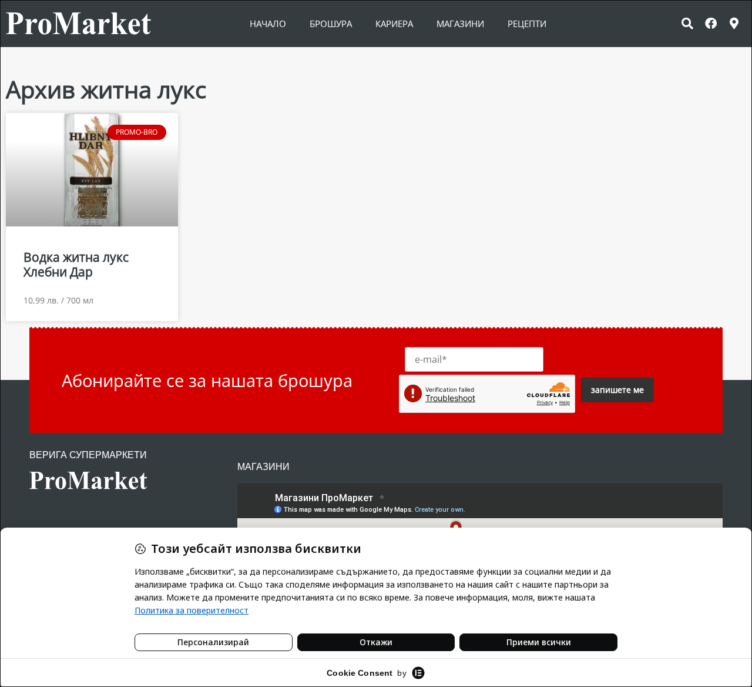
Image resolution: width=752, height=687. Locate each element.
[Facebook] (711, 23)
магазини (460, 23)
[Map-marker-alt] (734, 23)
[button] (687, 23)
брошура (331, 23)
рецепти (527, 23)
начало (268, 23)
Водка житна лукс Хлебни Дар (76, 264)
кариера (394, 23)
